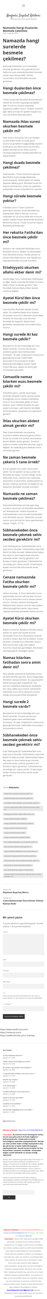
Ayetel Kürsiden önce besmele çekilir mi (18, 798)
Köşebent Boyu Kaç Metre (16, 892)
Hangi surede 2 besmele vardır (15, 828)
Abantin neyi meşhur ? (10, 1080)
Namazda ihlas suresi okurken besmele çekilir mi (21, 861)
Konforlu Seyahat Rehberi (23, 15)
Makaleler (14, 787)
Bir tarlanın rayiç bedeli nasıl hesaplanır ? (17, 1067)
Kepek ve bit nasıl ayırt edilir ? (13, 1098)
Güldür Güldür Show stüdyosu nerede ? (17, 1061)
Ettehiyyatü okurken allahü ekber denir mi (19, 814)
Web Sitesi (6, 982)
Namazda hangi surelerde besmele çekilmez (20, 856)
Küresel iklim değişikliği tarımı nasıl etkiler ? (18, 1110)
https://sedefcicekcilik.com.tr (13, 1035)
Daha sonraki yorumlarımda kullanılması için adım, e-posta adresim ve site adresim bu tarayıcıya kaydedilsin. (23, 997)
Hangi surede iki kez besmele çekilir (17, 837)
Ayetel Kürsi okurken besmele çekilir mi (18, 794)
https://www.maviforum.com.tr (14, 1029)
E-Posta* (6, 971)
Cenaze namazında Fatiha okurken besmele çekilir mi (22, 808)
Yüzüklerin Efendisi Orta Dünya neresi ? (16, 1092)
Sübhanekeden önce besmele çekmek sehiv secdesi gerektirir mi (22, 875)
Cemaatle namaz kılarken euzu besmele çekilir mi (21, 803)
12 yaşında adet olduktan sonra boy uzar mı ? (19, 1074)
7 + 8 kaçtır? (7, 1004)
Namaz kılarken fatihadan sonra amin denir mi (20, 851)
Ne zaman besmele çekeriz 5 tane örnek (18, 870)
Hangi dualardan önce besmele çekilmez (18, 823)
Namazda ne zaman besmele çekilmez (18, 865)
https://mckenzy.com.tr (10, 1032)
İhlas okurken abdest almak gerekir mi (17, 847)
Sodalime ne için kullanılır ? (12, 1104)
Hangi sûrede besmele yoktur (14, 833)
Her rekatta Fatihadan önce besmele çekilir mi (20, 842)
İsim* (5, 960)
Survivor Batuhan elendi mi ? (13, 1055)
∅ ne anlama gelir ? (9, 1086)
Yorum (5, 932)
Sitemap (30, 1035)
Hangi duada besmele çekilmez (15, 819)
